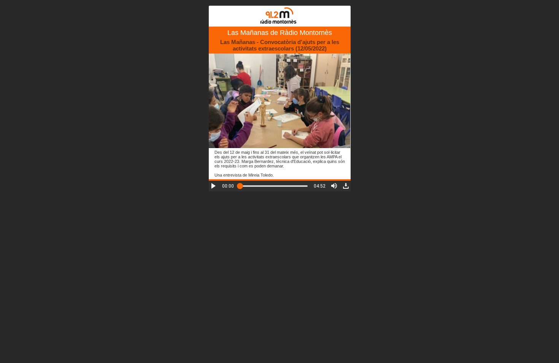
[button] (213, 186)
